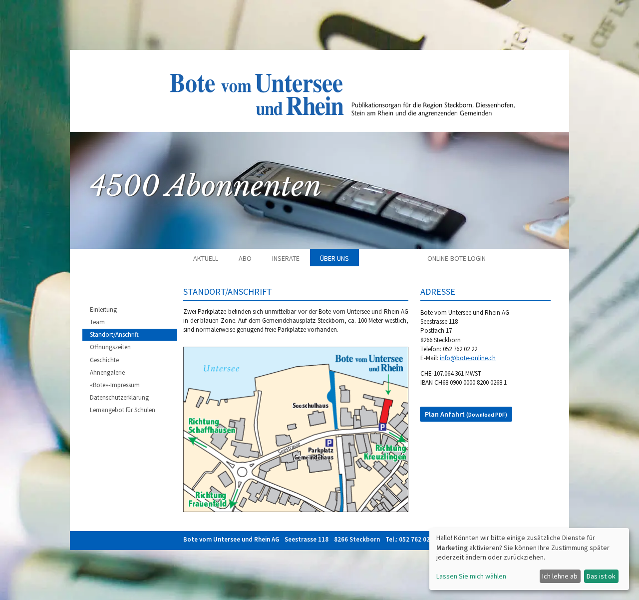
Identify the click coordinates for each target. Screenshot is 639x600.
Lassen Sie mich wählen (471, 576)
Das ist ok (601, 576)
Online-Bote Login (456, 258)
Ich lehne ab (560, 576)
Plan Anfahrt (466, 414)
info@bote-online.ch (468, 358)
